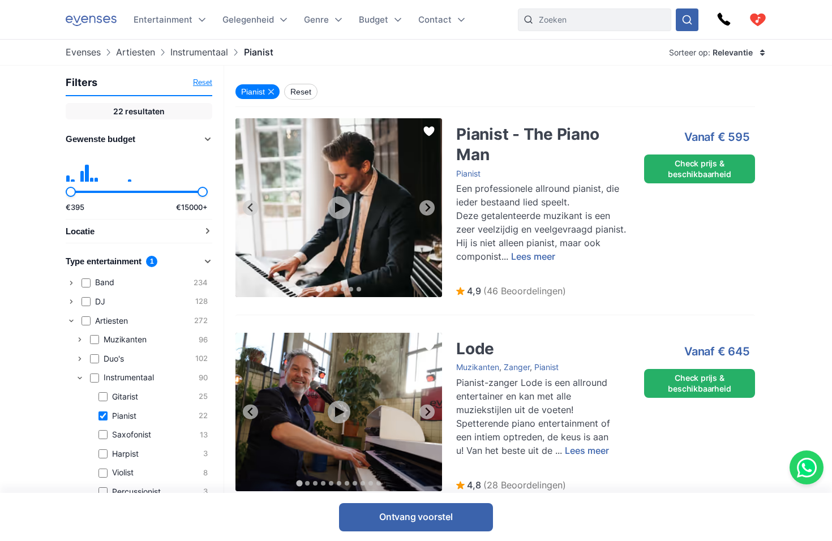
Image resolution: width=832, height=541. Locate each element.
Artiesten (135, 52)
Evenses (83, 52)
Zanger (517, 367)
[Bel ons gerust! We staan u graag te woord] (723, 19)
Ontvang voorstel (416, 516)
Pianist (468, 173)
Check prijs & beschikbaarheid (699, 168)
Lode (454, 338)
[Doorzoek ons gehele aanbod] (687, 19)
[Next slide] (427, 208)
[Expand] (71, 283)
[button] (511, 291)
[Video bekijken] (339, 207)
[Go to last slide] (250, 208)
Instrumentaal (199, 52)
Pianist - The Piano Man (488, 123)
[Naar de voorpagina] (91, 19)
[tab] (319, 289)
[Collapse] (71, 321)
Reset (202, 82)
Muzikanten (477, 367)
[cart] (757, 19)
